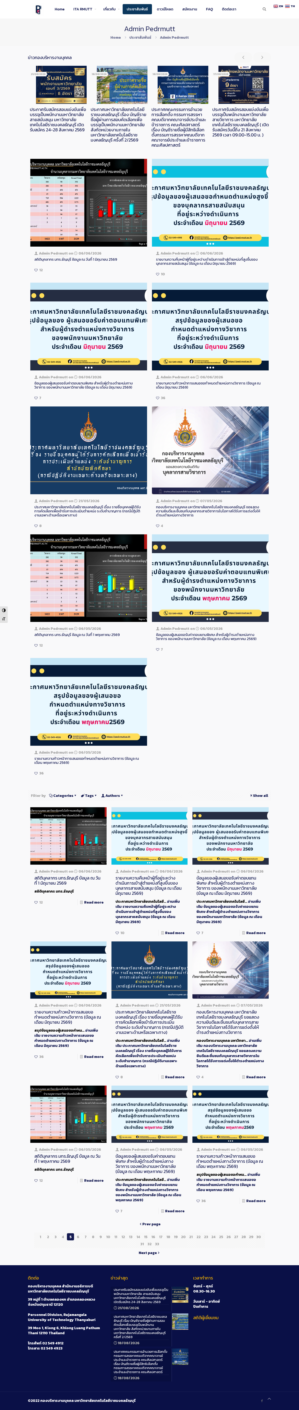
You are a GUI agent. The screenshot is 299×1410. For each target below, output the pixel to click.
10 (108, 1237)
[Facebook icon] (261, 1400)
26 (228, 1237)
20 (183, 1237)
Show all (260, 795)
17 (161, 1237)
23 (206, 1237)
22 (198, 1237)
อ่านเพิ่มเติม (148, 912)
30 (258, 1237)
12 (123, 1237)
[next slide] (262, 57)
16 (153, 1237)
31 (142, 1244)
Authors (112, 795)
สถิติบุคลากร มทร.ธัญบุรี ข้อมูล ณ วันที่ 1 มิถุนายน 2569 (75, 259)
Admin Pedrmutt (53, 253)
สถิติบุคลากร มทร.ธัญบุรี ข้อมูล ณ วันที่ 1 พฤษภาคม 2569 (77, 634)
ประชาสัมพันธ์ (140, 37)
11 (115, 1237)
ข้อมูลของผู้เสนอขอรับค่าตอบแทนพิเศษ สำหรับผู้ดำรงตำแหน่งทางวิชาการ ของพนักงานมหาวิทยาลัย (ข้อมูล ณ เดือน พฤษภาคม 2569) (206, 636)
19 (176, 1237)
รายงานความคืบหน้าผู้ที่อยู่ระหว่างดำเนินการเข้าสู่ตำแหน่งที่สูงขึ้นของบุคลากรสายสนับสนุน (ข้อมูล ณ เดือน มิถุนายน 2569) (207, 261)
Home (115, 37)
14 (138, 1237)
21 (191, 1237)
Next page (148, 1252)
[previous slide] (243, 57)
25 (221, 1237)
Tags (89, 795)
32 (149, 1244)
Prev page (151, 1224)
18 (168, 1237)
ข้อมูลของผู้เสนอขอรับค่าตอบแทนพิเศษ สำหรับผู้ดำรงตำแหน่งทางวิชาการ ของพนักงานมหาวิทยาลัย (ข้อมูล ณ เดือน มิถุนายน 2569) (83, 385)
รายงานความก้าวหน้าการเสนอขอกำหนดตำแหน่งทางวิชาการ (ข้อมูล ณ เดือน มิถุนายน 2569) (208, 385)
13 (130, 1237)
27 (236, 1237)
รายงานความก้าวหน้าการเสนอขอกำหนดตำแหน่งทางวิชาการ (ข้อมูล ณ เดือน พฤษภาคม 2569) (86, 760)
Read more (94, 902)
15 (145, 1237)
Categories (63, 795)
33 (157, 1244)
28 (243, 1237)
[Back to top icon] (269, 1398)
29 (251, 1237)
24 (213, 1237)
